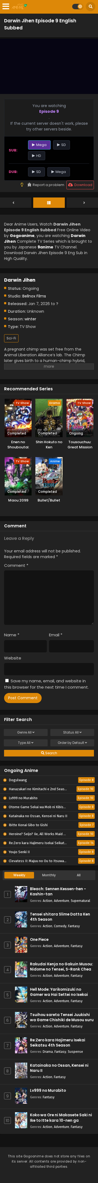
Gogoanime (22, 235)
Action (47, 901)
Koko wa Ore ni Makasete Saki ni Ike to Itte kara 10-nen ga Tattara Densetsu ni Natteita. (61, 1120)
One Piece (39, 939)
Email (55, 635)
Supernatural (80, 901)
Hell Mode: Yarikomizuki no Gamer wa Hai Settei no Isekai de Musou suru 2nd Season (62, 994)
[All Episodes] (49, 202)
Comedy (60, 926)
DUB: (13, 171)
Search (50, 753)
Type (24, 742)
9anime (45, 247)
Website (12, 658)
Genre (24, 732)
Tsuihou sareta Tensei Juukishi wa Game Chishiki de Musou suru (62, 1017)
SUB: (13, 150)
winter (30, 319)
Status (71, 732)
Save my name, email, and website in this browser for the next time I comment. (46, 684)
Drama (48, 1052)
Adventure (61, 901)
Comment (16, 565)
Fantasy (74, 926)
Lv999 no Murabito (48, 1090)
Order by (71, 742)
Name (11, 635)
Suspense (75, 1052)
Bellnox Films (34, 296)
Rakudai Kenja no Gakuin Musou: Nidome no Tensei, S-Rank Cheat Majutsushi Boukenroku (61, 969)
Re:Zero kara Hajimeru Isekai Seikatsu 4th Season (57, 1043)
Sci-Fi (11, 338)
